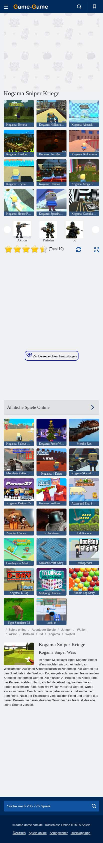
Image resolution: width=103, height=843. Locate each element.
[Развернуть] (96, 249)
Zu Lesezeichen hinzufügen (54, 356)
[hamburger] (6, 6)
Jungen (66, 630)
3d (41, 634)
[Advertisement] (46, 51)
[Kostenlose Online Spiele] (30, 6)
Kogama (54, 634)
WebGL (70, 634)
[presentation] (7, 229)
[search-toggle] (79, 6)
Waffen (81, 630)
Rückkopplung (80, 833)
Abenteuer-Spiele (43, 630)
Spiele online (17, 630)
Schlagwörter (59, 833)
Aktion (13, 634)
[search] (93, 806)
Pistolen (28, 634)
